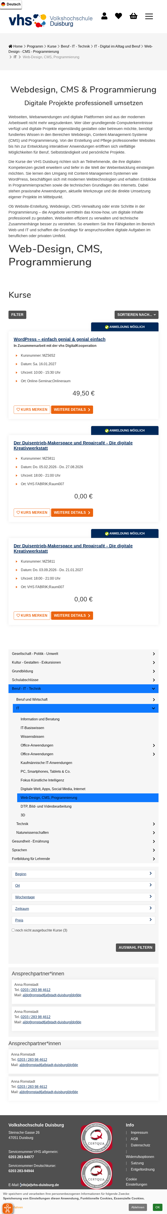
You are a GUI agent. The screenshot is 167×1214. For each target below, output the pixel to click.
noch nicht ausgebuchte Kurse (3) (41, 930)
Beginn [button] (20, 874)
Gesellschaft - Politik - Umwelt (35, 654)
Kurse (52, 46)
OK (157, 1207)
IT (15, 57)
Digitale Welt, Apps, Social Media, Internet (53, 789)
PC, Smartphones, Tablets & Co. (45, 771)
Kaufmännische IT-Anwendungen (46, 763)
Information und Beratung (40, 719)
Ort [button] (17, 885)
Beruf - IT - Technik (75, 46)
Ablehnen (137, 1207)
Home (17, 46)
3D (23, 815)
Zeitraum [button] (22, 909)
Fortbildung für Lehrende (31, 859)
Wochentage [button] (25, 897)
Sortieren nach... (135, 315)
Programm (35, 46)
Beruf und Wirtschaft (31, 699)
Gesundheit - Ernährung (30, 841)
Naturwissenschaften (32, 832)
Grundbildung (22, 671)
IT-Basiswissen (32, 728)
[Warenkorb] (133, 16)
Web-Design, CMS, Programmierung (49, 798)
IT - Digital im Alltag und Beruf (117, 46)
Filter (17, 315)
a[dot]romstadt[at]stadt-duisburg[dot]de (52, 995)
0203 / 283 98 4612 (35, 990)
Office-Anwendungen (37, 745)
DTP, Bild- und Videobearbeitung (46, 806)
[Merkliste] (118, 17)
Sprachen (19, 850)
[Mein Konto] (104, 17)
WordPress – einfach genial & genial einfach (59, 339)
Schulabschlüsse (25, 680)
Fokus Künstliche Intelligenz (42, 780)
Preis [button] (19, 920)
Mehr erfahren (13, 1207)
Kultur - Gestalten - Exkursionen (36, 662)
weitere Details (70, 409)
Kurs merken (33, 409)
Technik (22, 824)
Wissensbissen (32, 736)
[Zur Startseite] (51, 20)
